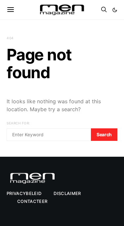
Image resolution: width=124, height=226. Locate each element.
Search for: (18, 123)
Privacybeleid (24, 193)
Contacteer (32, 201)
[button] (114, 10)
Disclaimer (67, 193)
